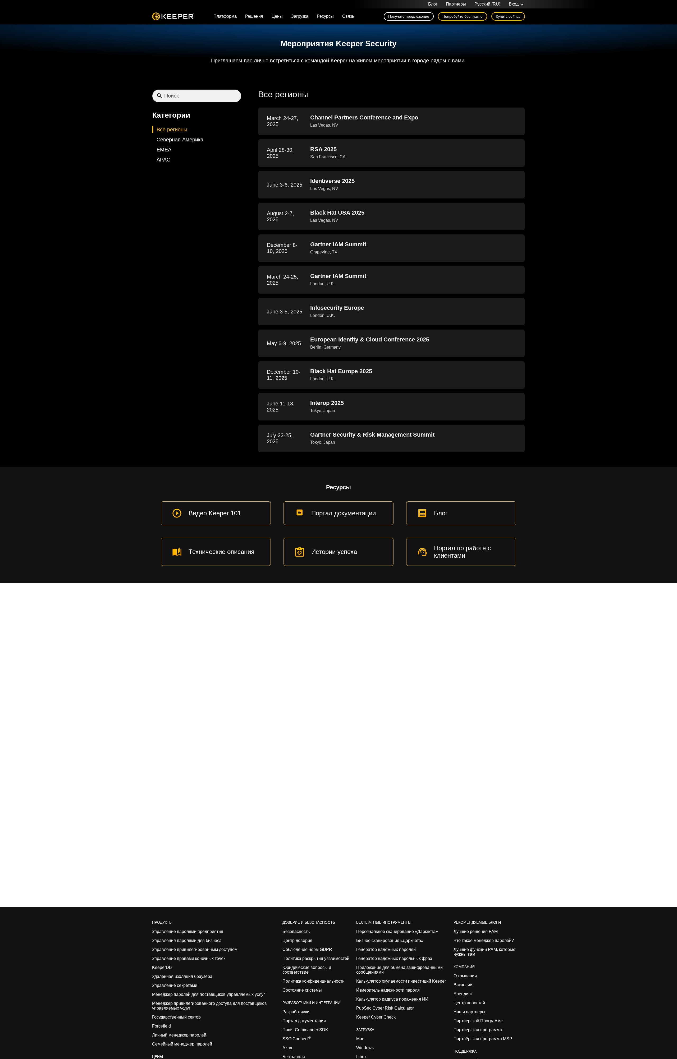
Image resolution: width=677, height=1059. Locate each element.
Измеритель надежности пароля (388, 990)
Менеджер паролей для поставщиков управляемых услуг (208, 994)
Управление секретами (174, 985)
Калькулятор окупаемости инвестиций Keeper (401, 981)
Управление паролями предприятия (187, 931)
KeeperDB (162, 967)
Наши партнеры (469, 1012)
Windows (365, 1048)
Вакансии (463, 985)
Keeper (173, 16)
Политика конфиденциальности (313, 981)
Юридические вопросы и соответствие (306, 969)
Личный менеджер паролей (179, 1035)
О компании (465, 976)
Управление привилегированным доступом (194, 949)
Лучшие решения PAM (476, 931)
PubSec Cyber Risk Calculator (385, 1008)
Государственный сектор (176, 1017)
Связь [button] (348, 16)
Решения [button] (254, 16)
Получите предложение (408, 16)
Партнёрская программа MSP (483, 1039)
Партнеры (456, 4)
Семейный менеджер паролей (182, 1044)
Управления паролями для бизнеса (187, 940)
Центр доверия (297, 940)
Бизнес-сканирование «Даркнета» (389, 940)
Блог (432, 4)
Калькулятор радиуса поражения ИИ (392, 999)
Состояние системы (302, 990)
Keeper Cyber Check (376, 1017)
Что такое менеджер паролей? (484, 940)
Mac (360, 1039)
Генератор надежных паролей (386, 949)
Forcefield (161, 1026)
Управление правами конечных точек (188, 958)
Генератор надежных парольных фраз (394, 958)
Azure (288, 1048)
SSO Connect (296, 1039)
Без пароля (293, 1057)
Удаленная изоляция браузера (182, 976)
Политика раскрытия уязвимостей (315, 958)
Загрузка (299, 16)
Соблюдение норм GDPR (307, 949)
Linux (361, 1057)
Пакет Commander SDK (305, 1030)
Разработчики (295, 1012)
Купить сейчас (508, 16)
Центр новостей (469, 1003)
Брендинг (463, 994)
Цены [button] (277, 16)
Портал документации (304, 1021)
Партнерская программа (478, 1030)
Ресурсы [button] (325, 16)
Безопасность (296, 931)
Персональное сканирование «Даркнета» (397, 931)
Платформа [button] (225, 16)
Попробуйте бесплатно (462, 16)
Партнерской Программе (478, 1021)
